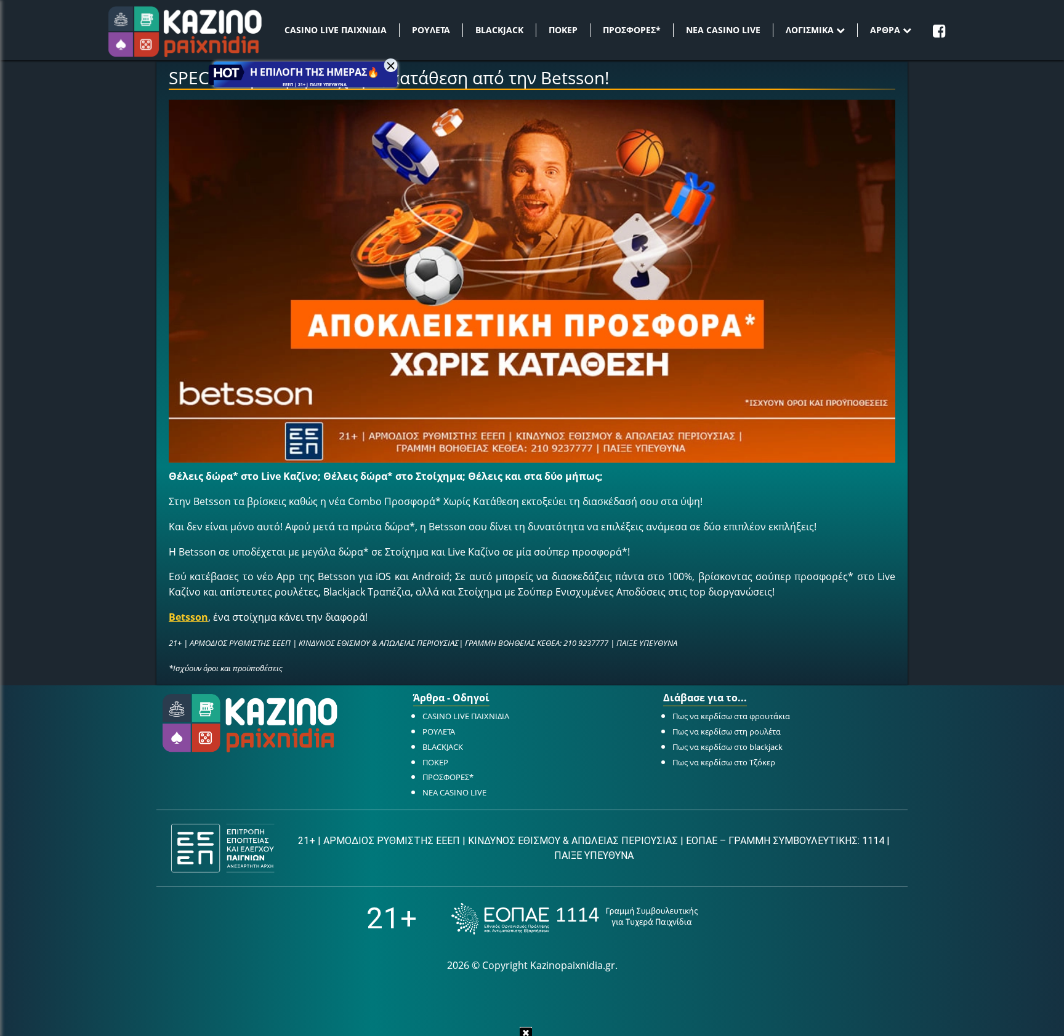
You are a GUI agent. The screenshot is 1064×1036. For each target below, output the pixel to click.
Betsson (188, 617)
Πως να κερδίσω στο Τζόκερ (723, 762)
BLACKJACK (499, 30)
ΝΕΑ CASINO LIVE (723, 30)
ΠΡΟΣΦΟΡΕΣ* (632, 30)
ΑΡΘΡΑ (886, 30)
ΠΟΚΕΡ (563, 30)
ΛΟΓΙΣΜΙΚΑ (811, 30)
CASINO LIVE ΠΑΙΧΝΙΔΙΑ (335, 30)
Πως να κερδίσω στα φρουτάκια (731, 716)
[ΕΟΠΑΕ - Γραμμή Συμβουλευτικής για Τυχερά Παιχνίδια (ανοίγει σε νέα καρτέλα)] (574, 918)
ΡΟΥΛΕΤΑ (431, 30)
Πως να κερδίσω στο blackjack (727, 746)
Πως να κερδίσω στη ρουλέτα (726, 731)
